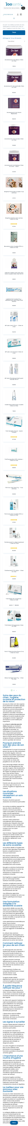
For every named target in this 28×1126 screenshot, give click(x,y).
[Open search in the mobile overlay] (14, 8)
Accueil (5, 25)
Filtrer (14, 1123)
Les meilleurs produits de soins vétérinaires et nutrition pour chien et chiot (13, 26)
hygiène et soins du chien (14, 28)
